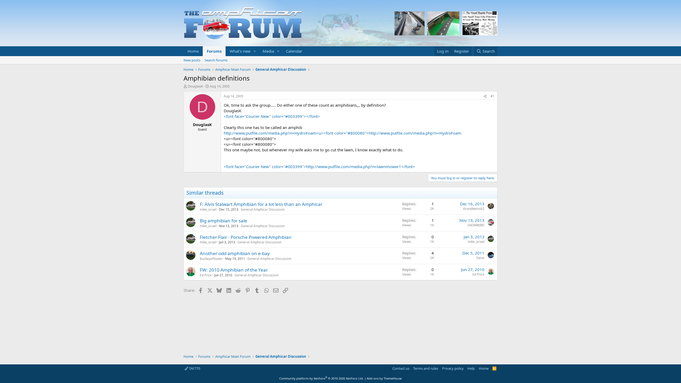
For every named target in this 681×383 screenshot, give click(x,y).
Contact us (400, 368)
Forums (214, 51)
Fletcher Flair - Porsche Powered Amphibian (246, 237)
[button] (255, 51)
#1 (493, 96)
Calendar (294, 51)
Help (471, 368)
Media (268, 51)
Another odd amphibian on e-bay (235, 253)
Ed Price (206, 275)
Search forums (216, 60)
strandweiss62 (473, 208)
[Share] (485, 96)
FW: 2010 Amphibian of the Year (234, 270)
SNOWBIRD (475, 225)
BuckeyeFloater (211, 258)
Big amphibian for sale (223, 221)
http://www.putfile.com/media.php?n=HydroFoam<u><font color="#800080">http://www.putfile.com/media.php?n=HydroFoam (342, 133)
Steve (480, 258)
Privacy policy (453, 368)
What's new (240, 51)
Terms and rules (425, 368)
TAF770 (194, 368)
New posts (192, 60)
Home (193, 51)
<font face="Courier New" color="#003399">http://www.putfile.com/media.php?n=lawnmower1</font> (319, 166)
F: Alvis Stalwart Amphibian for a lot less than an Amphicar (261, 204)
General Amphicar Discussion (263, 209)
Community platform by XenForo (321, 378)
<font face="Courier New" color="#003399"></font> (272, 116)
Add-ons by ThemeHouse (384, 378)
